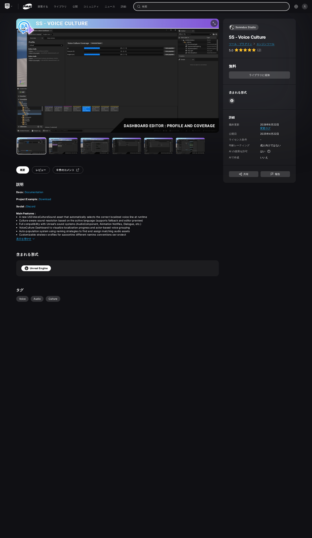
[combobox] (214, 6)
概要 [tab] (22, 169)
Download (45, 199)
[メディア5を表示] (190, 146)
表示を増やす (23, 238)
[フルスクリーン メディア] (214, 23)
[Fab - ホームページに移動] (27, 6)
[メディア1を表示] (63, 146)
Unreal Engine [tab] (39, 268)
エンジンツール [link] (266, 43)
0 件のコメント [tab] (65, 169)
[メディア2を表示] (95, 146)
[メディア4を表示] (158, 146)
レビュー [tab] (41, 169)
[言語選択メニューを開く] (296, 6)
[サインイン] (305, 6)
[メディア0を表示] (31, 146)
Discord (31, 206)
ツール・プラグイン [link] (240, 43)
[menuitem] (43, 6)
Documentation (34, 192)
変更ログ (265, 128)
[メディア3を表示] (126, 146)
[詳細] (269, 151)
